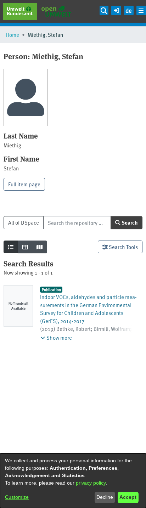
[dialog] (73, 480)
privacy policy (91, 483)
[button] (116, 9)
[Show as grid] (25, 247)
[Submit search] (104, 10)
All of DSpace (23, 222)
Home (12, 34)
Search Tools (123, 246)
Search (129, 222)
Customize (17, 497)
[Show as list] (11, 247)
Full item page (24, 184)
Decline (104, 497)
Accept (127, 497)
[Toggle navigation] (141, 10)
